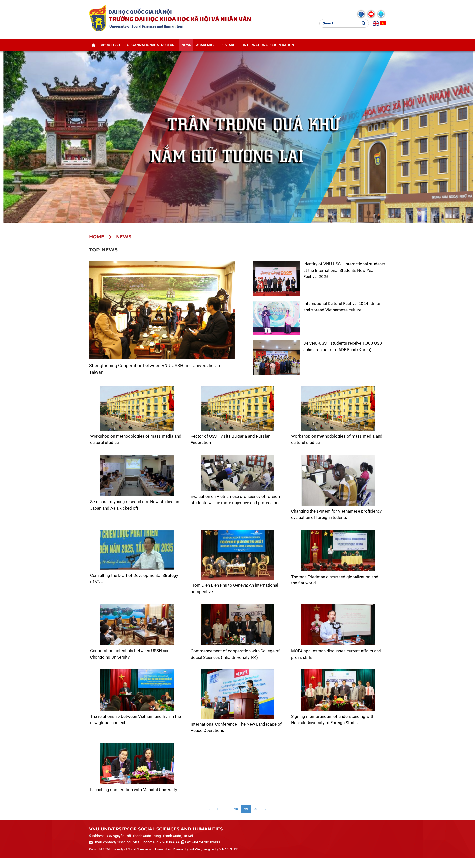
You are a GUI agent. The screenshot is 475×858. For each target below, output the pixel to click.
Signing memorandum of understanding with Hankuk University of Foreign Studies (332, 719)
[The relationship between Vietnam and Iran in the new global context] (137, 690)
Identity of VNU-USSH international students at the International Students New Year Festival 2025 (344, 270)
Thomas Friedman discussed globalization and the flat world (334, 580)
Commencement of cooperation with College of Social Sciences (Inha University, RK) (235, 654)
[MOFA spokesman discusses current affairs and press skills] (338, 625)
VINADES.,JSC (228, 849)
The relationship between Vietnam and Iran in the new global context (135, 719)
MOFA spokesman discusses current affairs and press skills (336, 654)
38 (236, 809)
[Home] (93, 45)
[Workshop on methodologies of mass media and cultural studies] (137, 408)
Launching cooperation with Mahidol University (133, 789)
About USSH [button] (111, 45)
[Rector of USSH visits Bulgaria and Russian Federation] (238, 408)
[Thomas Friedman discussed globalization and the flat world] (338, 550)
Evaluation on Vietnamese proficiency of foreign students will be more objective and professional (236, 499)
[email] (381, 14)
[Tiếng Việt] (383, 23)
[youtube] (371, 14)
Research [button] (229, 45)
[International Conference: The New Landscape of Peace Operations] (238, 694)
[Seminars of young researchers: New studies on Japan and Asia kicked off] (137, 475)
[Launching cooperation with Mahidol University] (137, 763)
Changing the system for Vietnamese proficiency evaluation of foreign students (336, 514)
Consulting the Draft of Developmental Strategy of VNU (134, 578)
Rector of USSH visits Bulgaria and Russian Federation (230, 439)
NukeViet (195, 849)
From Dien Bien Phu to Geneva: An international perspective (234, 588)
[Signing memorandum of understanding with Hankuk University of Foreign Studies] (338, 690)
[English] (376, 23)
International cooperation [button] (268, 45)
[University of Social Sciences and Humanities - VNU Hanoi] (97, 18)
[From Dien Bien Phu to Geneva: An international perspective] (238, 554)
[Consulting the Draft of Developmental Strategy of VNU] (137, 549)
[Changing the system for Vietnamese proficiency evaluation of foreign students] (338, 480)
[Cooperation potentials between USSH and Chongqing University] (137, 624)
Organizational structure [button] (151, 45)
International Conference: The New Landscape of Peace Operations (236, 727)
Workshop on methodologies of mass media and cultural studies (135, 439)
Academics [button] (205, 45)
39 (246, 809)
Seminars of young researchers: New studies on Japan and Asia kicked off (134, 505)
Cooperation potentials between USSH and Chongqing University (130, 654)
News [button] (186, 45)
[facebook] (361, 14)
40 (256, 809)
